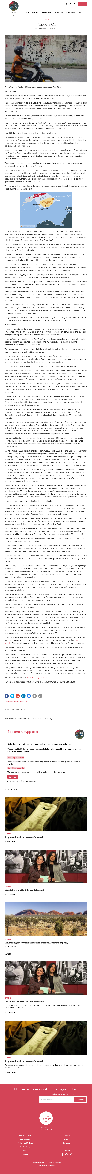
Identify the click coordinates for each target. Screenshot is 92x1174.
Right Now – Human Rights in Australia (13, 8)
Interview (66, 1143)
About (27, 12)
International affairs (21, 701)
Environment (9, 701)
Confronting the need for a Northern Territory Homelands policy (36, 942)
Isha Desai (11, 894)
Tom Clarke (42, 29)
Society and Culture (46, 12)
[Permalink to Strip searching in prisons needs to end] (46, 814)
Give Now (12, 777)
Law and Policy (59, 12)
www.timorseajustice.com (37, 677)
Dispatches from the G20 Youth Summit (24, 889)
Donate (83, 4)
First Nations (34, 12)
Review (67, 1150)
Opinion (46, 20)
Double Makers (50, 1165)
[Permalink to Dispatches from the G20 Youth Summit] (46, 867)
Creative (67, 1139)
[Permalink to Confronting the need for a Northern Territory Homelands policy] (46, 920)
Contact (25, 1154)
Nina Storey (11, 841)
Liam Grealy (11, 947)
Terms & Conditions (55, 1162)
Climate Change (70, 12)
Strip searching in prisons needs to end (24, 837)
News (67, 1147)
